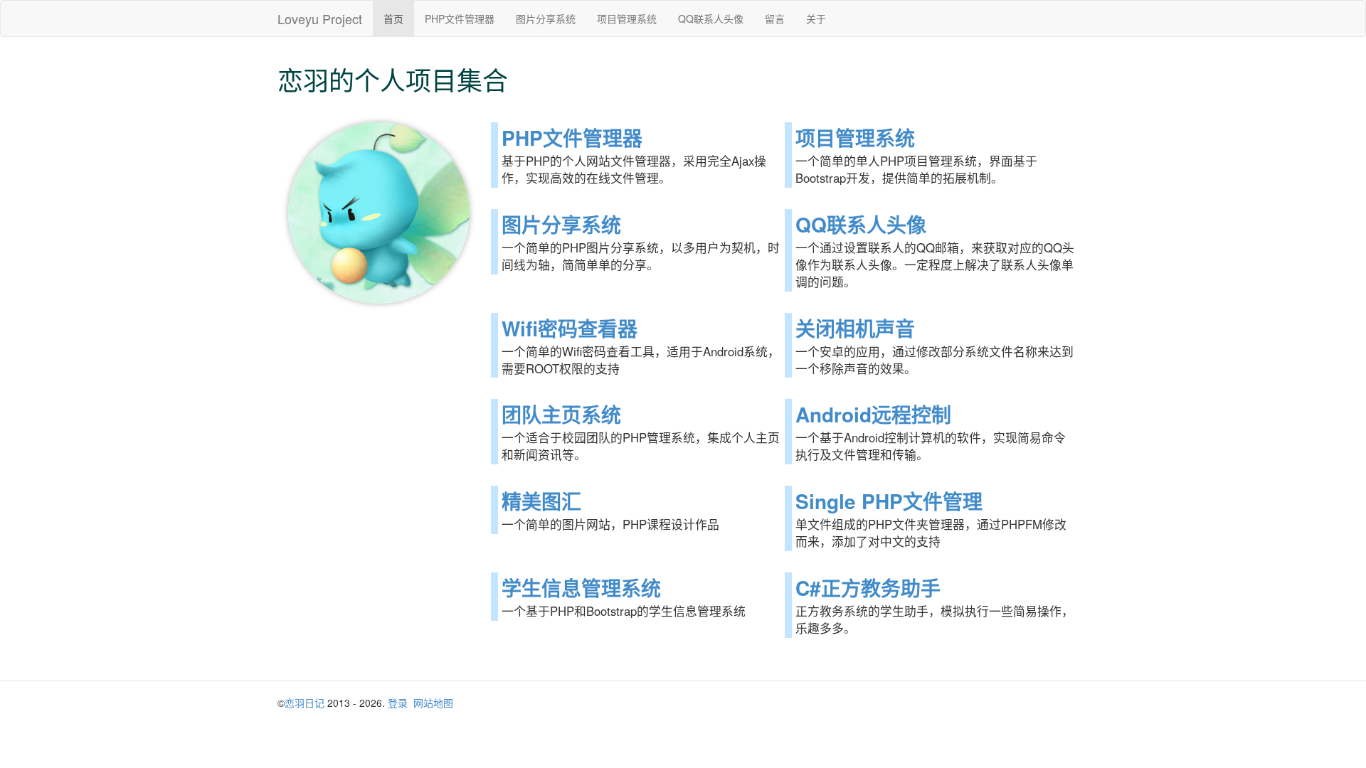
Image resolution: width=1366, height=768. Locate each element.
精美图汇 (541, 501)
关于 (816, 18)
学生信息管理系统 (581, 587)
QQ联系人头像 (710, 18)
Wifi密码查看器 (569, 328)
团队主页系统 (561, 414)
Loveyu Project (319, 18)
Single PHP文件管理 (889, 501)
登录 (398, 702)
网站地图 (433, 702)
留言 (775, 18)
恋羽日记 (304, 702)
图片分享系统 (546, 18)
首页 (393, 18)
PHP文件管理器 (459, 18)
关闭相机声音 (855, 328)
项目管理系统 (627, 18)
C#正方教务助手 (868, 587)
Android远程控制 (873, 414)
